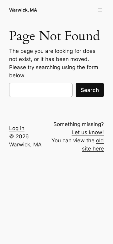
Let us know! (88, 132)
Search (90, 90)
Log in (16, 128)
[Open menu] (100, 10)
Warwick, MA (23, 10)
